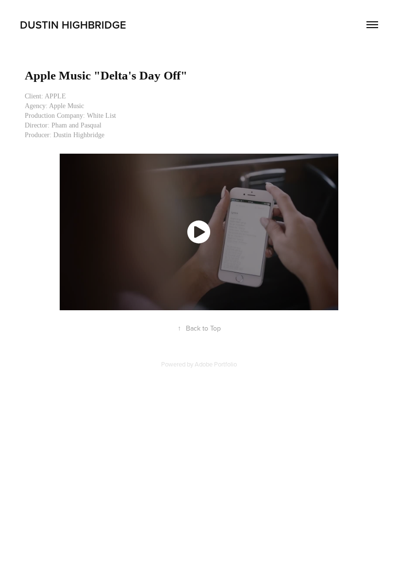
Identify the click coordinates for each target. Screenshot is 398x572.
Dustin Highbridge (73, 24)
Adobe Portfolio (216, 364)
